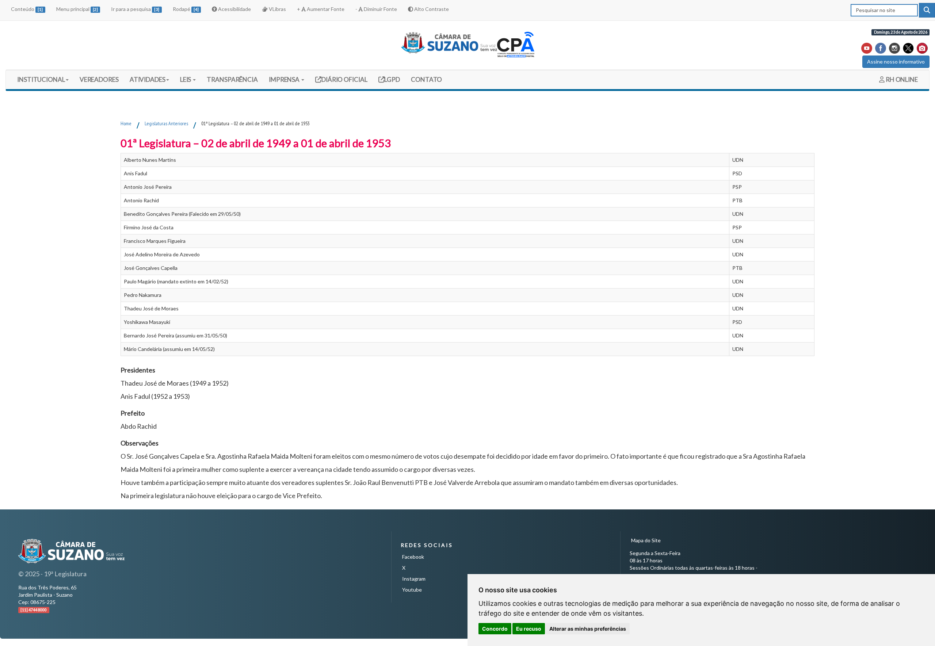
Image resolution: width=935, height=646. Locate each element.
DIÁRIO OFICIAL (344, 79)
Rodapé (186, 9)
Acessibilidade (234, 9)
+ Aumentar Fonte (320, 9)
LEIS (186, 79)
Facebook (413, 557)
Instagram (413, 579)
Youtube (412, 589)
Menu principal (77, 9)
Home (126, 123)
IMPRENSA (285, 79)
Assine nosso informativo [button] (896, 61)
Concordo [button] (495, 629)
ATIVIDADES (147, 79)
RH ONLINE (901, 79)
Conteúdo (27, 9)
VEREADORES (99, 79)
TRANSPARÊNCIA (232, 79)
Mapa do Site (646, 540)
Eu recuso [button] (528, 629)
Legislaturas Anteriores (166, 123)
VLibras (277, 9)
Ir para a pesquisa (135, 9)
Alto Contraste (431, 9)
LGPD (392, 79)
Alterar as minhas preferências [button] (587, 629)
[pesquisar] (927, 10)
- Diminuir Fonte (376, 9)
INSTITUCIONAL (41, 79)
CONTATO (426, 79)
